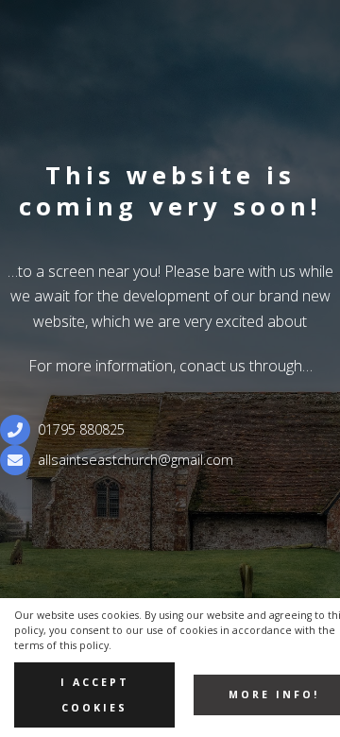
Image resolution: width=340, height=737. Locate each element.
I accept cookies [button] (94, 694)
